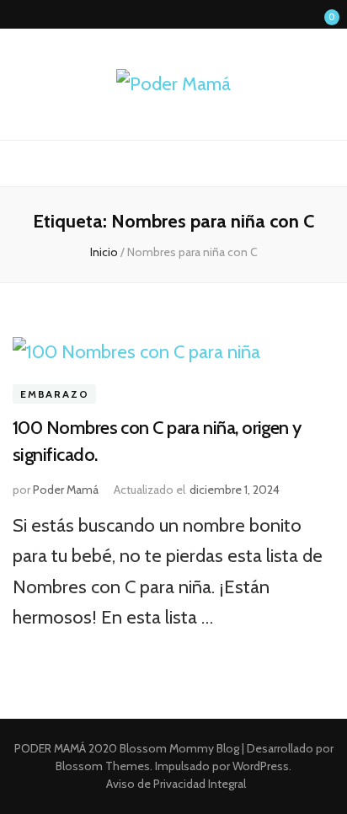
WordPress (260, 766)
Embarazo (54, 394)
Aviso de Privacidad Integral (176, 783)
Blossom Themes (103, 766)
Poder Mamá (66, 489)
